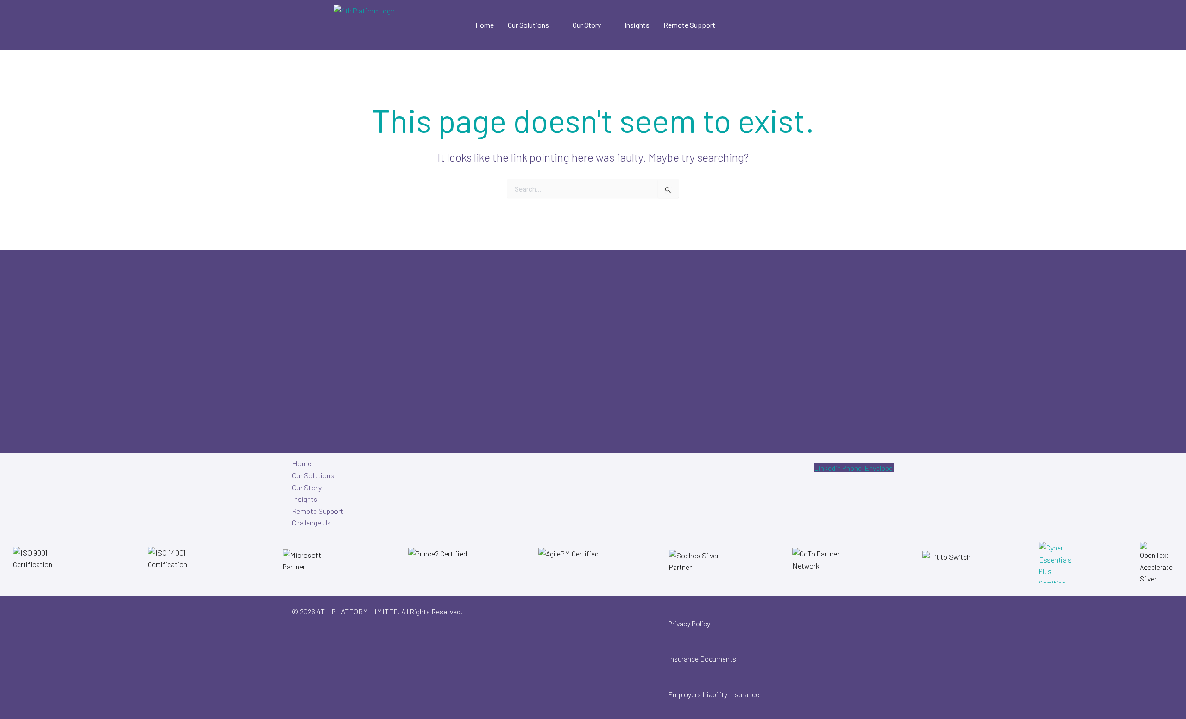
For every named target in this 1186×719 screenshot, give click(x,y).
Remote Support (689, 24)
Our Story (587, 24)
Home (484, 24)
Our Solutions (528, 24)
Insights (637, 24)
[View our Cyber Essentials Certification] (1055, 562)
